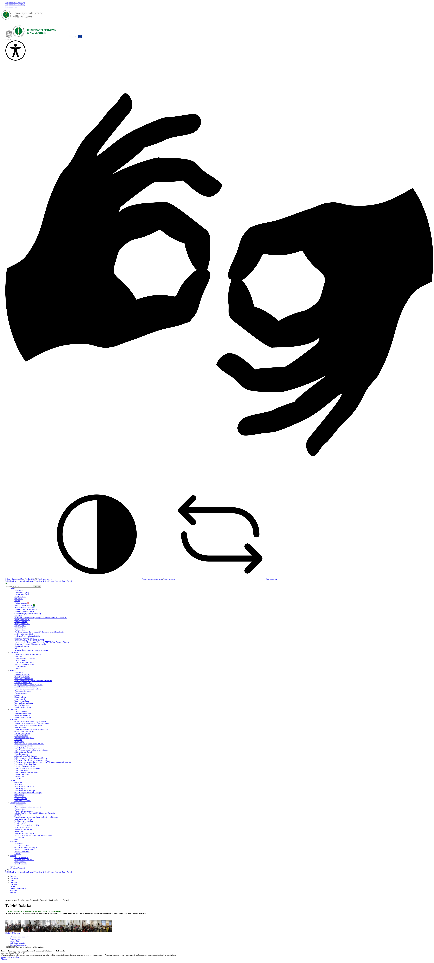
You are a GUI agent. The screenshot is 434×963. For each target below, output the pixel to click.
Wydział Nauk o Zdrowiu (23, 607)
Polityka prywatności (17, 943)
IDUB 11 (18, 815)
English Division (20, 666)
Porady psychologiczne (23, 707)
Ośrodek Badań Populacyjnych (25, 848)
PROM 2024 (19, 837)
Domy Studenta (20, 697)
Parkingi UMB (20, 776)
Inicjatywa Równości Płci (23, 634)
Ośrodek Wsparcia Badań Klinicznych (28, 793)
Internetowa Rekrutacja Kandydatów (27, 654)
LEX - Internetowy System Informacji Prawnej (31, 758)
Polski (7, 581)
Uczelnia (13, 588)
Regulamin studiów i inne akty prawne (28, 685)
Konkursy (18, 740)
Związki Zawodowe (21, 774)
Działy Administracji (22, 620)
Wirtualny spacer (20, 864)
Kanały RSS (14, 941)
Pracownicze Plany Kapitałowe (25, 764)
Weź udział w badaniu (22, 801)
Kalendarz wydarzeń (22, 595)
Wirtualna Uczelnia (21, 754)
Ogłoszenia (18, 782)
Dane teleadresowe (21, 858)
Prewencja (13, 841)
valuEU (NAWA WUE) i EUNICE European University (34, 813)
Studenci (13, 671)
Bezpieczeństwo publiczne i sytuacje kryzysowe (31, 650)
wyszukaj (8, 586)
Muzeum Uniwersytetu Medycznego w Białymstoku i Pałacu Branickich (40, 618)
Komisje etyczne (20, 789)
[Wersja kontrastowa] (8, 870)
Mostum (17, 695)
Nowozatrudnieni (20, 727)
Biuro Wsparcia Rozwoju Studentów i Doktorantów (33, 681)
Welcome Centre (20, 809)
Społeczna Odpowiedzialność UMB (27, 636)
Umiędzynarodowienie (18, 803)
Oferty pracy (19, 742)
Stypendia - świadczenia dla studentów (28, 689)
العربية (59, 581)
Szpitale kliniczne (20, 622)
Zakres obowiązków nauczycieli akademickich (31, 730)
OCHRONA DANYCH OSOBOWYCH (29, 640)
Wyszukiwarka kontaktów (24, 860)
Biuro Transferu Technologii (24, 791)
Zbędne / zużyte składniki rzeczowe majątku (30, 644)
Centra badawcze (20, 799)
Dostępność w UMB (22, 624)
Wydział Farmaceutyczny (23, 605)
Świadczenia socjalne (22, 770)
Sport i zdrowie (20, 699)
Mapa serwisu (15, 939)
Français (37, 581)
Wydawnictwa (19, 630)
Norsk (47, 581)
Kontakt (17, 668)
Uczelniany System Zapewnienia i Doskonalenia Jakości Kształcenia (39, 632)
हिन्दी (43, 581)
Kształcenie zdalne (21, 736)
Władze (17, 601)
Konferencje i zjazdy (22, 593)
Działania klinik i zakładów (24, 850)
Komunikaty (19, 656)
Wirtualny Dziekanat (22, 677)
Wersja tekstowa (169, 579)
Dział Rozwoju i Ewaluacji (24, 786)
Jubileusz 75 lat (20, 597)
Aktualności (19, 590)
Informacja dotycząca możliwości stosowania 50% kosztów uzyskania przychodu (43, 762)
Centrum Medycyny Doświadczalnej (27, 614)
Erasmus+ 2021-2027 (22, 827)
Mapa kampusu (20, 862)
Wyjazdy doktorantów (22, 715)
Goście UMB (19, 831)
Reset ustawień (271, 579)
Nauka (12, 780)
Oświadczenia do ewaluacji (24, 732)
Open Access (19, 795)
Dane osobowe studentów (23, 703)
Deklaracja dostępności (18, 945)
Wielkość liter (30, 579)
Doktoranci (14, 709)
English (13, 581)
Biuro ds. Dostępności (22, 705)
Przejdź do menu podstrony (15, 5)
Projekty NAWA (20, 823)
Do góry (17, 933)
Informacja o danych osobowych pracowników (31, 760)
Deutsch (31, 581)
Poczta (12, 866)
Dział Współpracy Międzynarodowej (27, 807)
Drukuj (8, 933)
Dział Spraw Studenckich (23, 679)
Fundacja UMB (20, 628)
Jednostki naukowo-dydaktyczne (26, 609)
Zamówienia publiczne (22, 646)
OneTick (17, 839)
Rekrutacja (14, 652)
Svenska (70, 581)
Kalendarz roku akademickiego (25, 687)
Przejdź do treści (11, 7)
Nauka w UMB (20, 797)
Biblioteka (18, 616)
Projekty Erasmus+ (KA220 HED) (27, 825)
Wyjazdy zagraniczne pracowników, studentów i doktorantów (36, 817)
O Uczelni (18, 599)
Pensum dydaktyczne (22, 734)
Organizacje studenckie (23, 691)
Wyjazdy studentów (21, 693)
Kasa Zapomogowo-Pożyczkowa (26, 772)
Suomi (64, 581)
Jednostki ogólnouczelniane (24, 611)
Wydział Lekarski (20, 603)
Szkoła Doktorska (21, 660)
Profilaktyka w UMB (22, 845)
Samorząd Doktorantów (23, 713)
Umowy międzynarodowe (24, 811)
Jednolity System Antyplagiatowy (26, 756)
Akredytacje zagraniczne (23, 819)
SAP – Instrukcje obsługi (23, 746)
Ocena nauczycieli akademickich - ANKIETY (31, 721)
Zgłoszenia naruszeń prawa (24, 638)
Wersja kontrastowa (44, 579)
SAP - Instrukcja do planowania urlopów (29, 748)
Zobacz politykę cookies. (10, 957)
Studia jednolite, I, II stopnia (24, 658)
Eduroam (17, 778)
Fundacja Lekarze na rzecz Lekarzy (27, 768)
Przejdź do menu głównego (15, 3)
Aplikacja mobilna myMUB (24, 833)
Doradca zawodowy (21, 701)
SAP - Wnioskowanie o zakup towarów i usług (31, 750)
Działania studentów (21, 852)
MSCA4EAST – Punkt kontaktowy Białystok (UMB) (34, 835)
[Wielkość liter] (6, 870)
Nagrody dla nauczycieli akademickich (28, 725)
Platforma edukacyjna (22, 675)
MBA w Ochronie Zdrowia (24, 664)
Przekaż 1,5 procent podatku (24, 766)
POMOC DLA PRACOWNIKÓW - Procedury (31, 723)
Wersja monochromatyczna (152, 579)
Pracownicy (14, 719)
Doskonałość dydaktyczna (24, 738)
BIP (16, 648)
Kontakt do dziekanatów (23, 683)
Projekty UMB (20, 626)
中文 (18, 581)
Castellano (24, 581)
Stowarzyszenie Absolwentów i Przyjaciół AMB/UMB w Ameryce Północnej (42, 642)
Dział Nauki (19, 784)
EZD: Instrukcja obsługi (23, 752)
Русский (53, 581)
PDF (12, 933)
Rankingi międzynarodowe (24, 821)
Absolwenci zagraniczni (23, 829)
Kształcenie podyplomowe (24, 662)
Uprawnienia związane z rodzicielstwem (29, 744)
